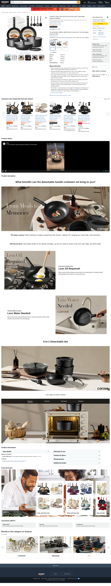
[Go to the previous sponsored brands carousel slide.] (2, 547)
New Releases (39, 6)
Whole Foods (54, 6)
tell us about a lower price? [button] (18, 461)
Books (68, 6)
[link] (12, 118)
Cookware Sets (25, 12)
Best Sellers (32, 6)
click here (39, 456)
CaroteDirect (100, 32)
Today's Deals (62, 6)
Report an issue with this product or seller (61, 95)
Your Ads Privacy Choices (72, 578)
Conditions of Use (36, 578)
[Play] (2, 171)
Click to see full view (24, 53)
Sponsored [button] (3, 534)
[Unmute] (108, 171)
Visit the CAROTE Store (55, 23)
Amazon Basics (24, 6)
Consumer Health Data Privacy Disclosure (57, 578)
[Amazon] (5, 2)
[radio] (8, 58)
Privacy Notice (44, 578)
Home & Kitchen (4, 12)
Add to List (94, 67)
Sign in (104, 28)
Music (94, 6)
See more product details (57, 92)
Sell (80, 6)
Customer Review (10, 144)
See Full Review (33, 144)
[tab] (30, 401)
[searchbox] (45, 2)
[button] (3, 6)
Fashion (84, 6)
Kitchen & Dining (12, 12)
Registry (89, 6)
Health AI (8, 6)
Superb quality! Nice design (21, 144)
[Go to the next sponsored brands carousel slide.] (108, 547)
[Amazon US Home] (41, 574)
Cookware (19, 12)
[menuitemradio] (106, 171)
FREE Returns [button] (53, 35)
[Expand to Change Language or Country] (59, 574)
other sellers (67, 37)
